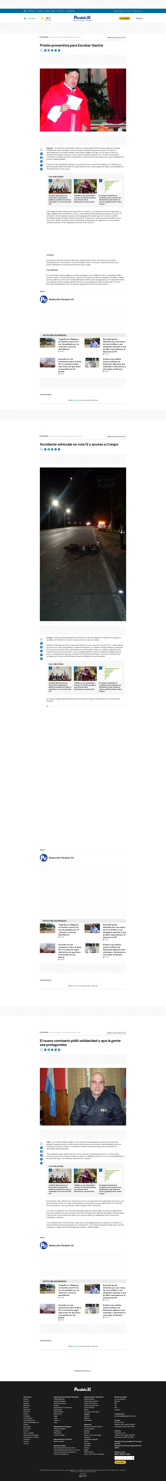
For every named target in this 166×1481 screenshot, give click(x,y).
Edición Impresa (119, 11)
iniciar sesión (77, 400)
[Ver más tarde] (41, 50)
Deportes (31, 11)
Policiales (40, 11)
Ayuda (94, 1471)
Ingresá (139, 18)
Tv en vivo (129, 11)
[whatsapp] (45, 50)
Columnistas (70, 11)
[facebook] (49, 50)
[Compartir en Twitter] (52, 50)
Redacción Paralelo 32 (61, 299)
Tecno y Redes (50, 11)
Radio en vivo (137, 11)
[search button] (25, 11)
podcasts (60, 11)
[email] (55, 50)
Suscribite (124, 18)
